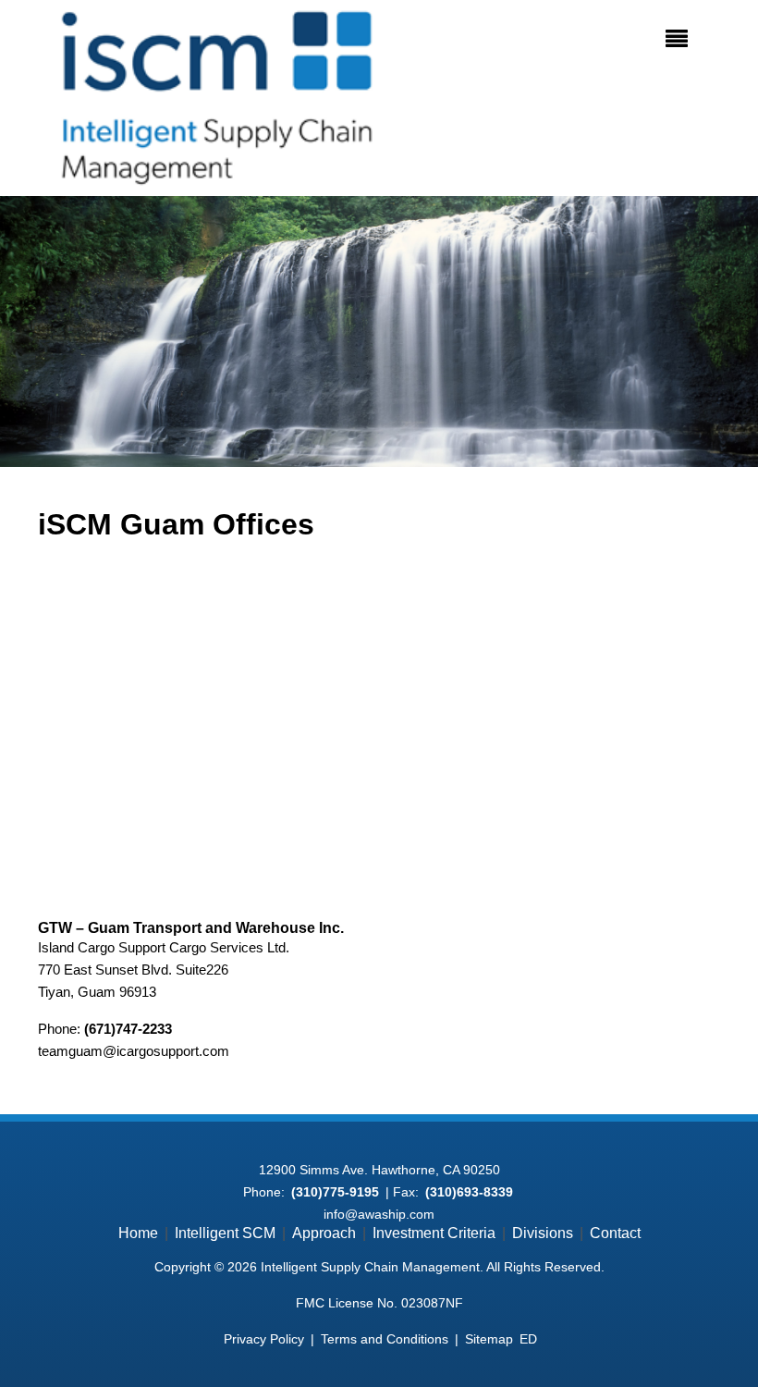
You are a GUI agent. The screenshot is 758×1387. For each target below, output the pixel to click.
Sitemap (489, 1339)
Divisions (542, 1233)
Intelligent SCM (225, 1233)
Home (138, 1233)
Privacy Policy (264, 1339)
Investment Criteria (434, 1233)
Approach (324, 1233)
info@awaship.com (379, 1214)
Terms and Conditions (384, 1339)
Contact (615, 1233)
